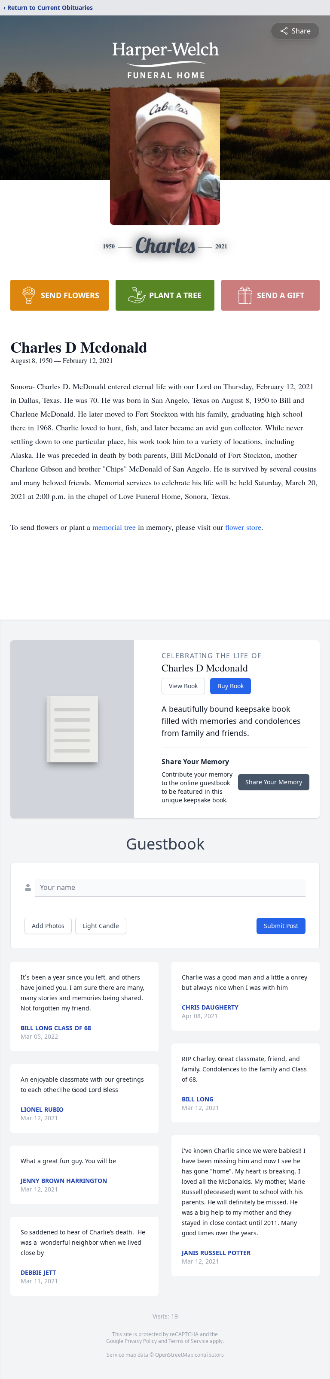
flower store (243, 527)
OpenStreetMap (174, 1354)
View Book (183, 686)
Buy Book (230, 686)
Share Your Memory (273, 782)
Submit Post (281, 926)
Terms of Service (188, 1341)
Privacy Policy (141, 1341)
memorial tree (114, 527)
